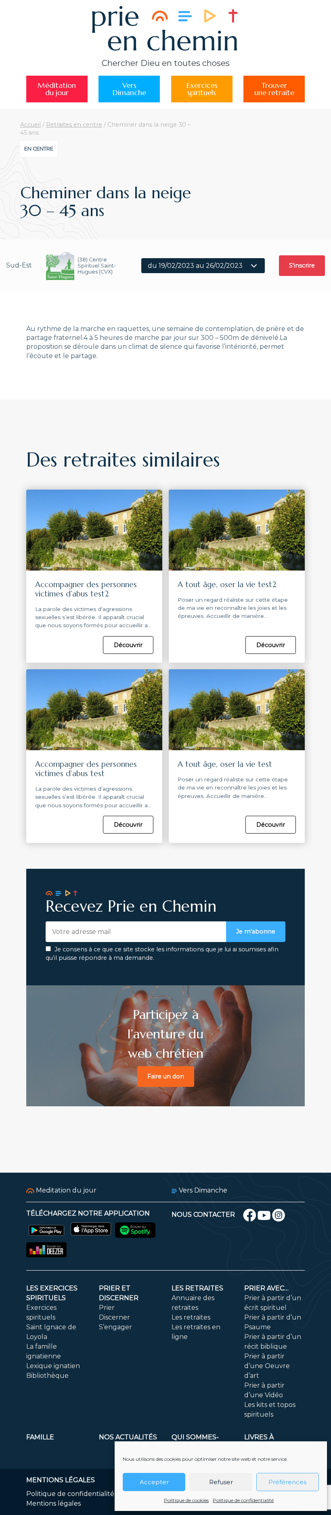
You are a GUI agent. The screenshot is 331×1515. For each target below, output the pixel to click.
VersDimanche (129, 89)
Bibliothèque (47, 1375)
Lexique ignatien (53, 1366)
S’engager (115, 1327)
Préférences (287, 1482)
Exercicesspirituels (202, 89)
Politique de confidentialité (243, 1500)
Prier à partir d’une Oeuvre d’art (267, 1365)
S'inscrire (302, 265)
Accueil (30, 124)
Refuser (221, 1482)
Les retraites (197, 1288)
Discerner (114, 1317)
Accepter (154, 1482)
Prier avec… (266, 1288)
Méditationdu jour (57, 89)
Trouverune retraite (274, 89)
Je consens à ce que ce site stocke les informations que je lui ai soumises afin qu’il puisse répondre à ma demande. (162, 954)
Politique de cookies (186, 1500)
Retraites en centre (74, 124)
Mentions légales (53, 1503)
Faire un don (165, 1076)
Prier (107, 1307)
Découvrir (128, 645)
